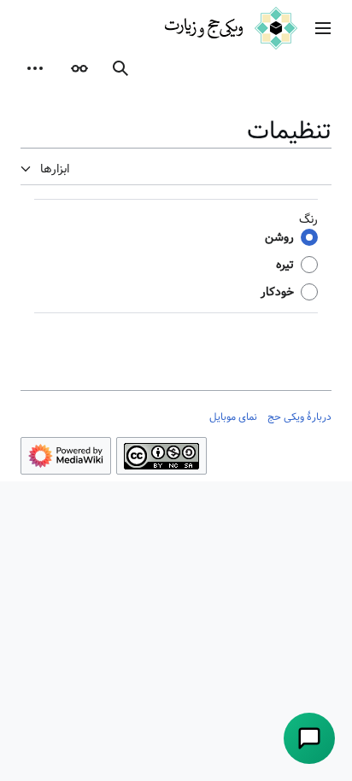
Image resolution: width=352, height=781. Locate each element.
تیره (285, 264)
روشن (279, 237)
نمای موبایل (233, 416)
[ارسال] (309, 738)
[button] (323, 28)
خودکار (277, 291)
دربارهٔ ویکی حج (299, 416)
